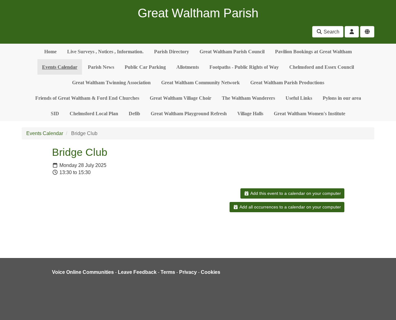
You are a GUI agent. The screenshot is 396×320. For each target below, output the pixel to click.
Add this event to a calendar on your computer (295, 193)
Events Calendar (59, 67)
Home (50, 51)
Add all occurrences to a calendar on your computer (290, 206)
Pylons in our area (342, 98)
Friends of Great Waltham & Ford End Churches (87, 98)
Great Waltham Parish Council (232, 51)
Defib (134, 113)
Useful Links (299, 98)
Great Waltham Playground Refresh (189, 113)
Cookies (210, 272)
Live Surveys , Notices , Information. (105, 51)
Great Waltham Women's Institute (309, 113)
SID (55, 113)
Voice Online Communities (83, 272)
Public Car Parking (145, 67)
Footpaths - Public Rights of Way (244, 67)
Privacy (188, 272)
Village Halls (250, 113)
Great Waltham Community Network (200, 82)
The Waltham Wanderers (248, 98)
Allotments (187, 67)
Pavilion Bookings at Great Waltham (313, 51)
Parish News (101, 67)
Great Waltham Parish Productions (287, 82)
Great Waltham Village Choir (180, 98)
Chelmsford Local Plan (94, 113)
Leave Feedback (137, 272)
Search (330, 31)
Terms (168, 272)
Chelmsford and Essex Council (321, 67)
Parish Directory (171, 51)
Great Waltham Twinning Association (111, 82)
